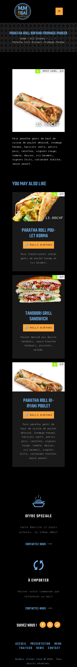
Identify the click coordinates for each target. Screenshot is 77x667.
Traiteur (25, 648)
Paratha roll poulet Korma (39, 233)
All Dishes (37, 38)
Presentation (40, 644)
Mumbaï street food (28, 659)
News (40, 648)
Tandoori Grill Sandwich (38, 316)
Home (23, 38)
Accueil (21, 644)
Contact (54, 648)
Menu (58, 644)
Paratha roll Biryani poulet (38, 403)
